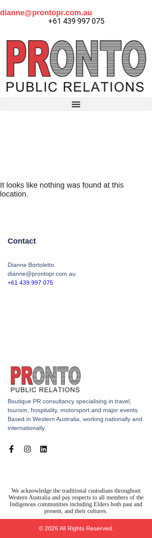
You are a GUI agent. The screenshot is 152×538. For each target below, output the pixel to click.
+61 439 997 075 (30, 282)
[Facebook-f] (11, 449)
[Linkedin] (43, 449)
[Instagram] (27, 449)
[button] (76, 104)
